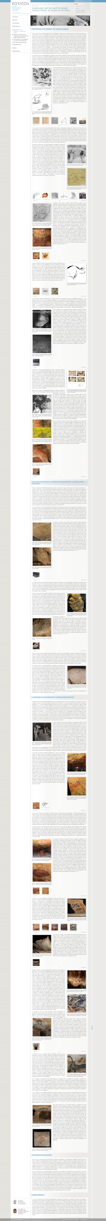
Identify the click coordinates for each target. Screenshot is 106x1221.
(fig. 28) (61, 323)
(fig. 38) (51, 599)
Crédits (76, 1219)
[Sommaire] (15, 23)
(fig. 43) (61, 759)
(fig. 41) (51, 690)
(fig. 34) (66, 439)
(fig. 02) (72, 79)
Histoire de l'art (55, 4)
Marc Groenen (35, 5)
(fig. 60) (63, 1005)
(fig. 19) (66, 239)
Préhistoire (39, 4)
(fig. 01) (59, 77)
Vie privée (72, 1219)
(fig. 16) (62, 168)
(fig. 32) (64, 410)
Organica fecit (84, 1219)
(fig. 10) (47, 147)
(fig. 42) (83, 725)
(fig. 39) (69, 623)
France (49, 4)
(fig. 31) (54, 398)
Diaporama (83, 125)
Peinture (34, 4)
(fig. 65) (62, 1121)
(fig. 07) (54, 86)
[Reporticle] (16, 26)
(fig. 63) (38, 1058)
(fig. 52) (45, 901)
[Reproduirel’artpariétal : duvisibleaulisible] (20, 31)
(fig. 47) (83, 858)
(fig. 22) (65, 243)
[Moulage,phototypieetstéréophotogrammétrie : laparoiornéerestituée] (21, 36)
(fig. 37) (76, 550)
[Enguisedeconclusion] (20, 42)
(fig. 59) (54, 982)
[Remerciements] (18, 44)
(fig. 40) (65, 633)
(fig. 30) (45, 379)
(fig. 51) (36, 901)
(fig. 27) (75, 322)
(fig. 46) (47, 772)
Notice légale (66, 1219)
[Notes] (14, 48)
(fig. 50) (77, 871)
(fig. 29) (84, 323)
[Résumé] (14, 20)
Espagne (45, 4)
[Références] (16, 51)
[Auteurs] (15, 17)
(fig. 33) (83, 437)
